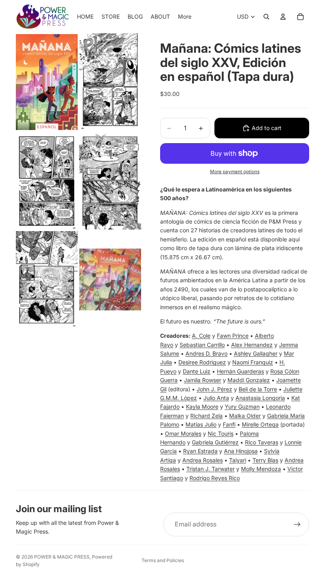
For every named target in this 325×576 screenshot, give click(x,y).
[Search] (266, 16)
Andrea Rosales (202, 460)
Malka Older (245, 415)
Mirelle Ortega (260, 424)
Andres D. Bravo (206, 353)
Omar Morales (183, 433)
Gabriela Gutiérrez (215, 442)
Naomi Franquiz (252, 362)
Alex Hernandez (252, 344)
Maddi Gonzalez (249, 380)
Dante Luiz (196, 371)
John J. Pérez (214, 389)
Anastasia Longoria (260, 397)
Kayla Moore (202, 406)
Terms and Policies (162, 560)
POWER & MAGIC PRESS (62, 557)
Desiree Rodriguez (202, 362)
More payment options (235, 171)
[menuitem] (184, 16)
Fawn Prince (233, 335)
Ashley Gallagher (255, 353)
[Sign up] (297, 524)
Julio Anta (216, 397)
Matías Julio (200, 424)
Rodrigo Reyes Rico (214, 478)
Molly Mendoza (261, 468)
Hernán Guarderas (240, 371)
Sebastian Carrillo (202, 344)
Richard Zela (206, 415)
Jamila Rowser (202, 380)
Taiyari (237, 460)
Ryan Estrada (200, 451)
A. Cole (201, 335)
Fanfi (229, 424)
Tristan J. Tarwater (210, 468)
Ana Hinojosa (241, 451)
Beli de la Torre (258, 389)
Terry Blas (265, 460)
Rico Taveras (261, 442)
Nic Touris (220, 433)
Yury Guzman (242, 406)
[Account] (283, 16)
